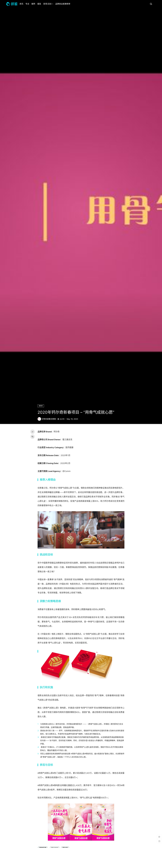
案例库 (41, 406)
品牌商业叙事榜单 (62, 4)
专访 (27, 4)
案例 (33, 4)
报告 (39, 4)
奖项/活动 (47, 4)
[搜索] (151, 4)
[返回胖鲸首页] (11, 4)
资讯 (21, 4)
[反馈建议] (159, 841)
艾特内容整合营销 (49, 419)
